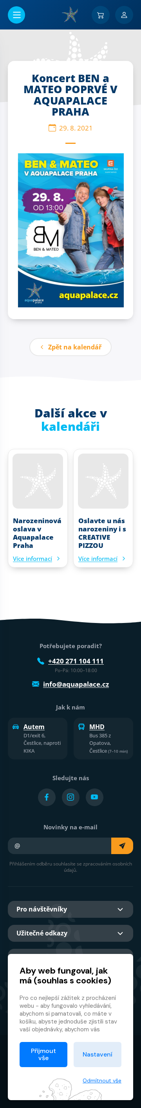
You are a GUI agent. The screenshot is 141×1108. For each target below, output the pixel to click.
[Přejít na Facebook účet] (47, 797)
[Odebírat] (122, 846)
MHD (97, 726)
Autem (34, 726)
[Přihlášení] (124, 15)
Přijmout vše (43, 1054)
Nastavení (97, 1054)
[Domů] (70, 14)
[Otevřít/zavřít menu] (16, 15)
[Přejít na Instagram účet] (71, 797)
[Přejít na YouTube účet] (94, 797)
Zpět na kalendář (74, 347)
